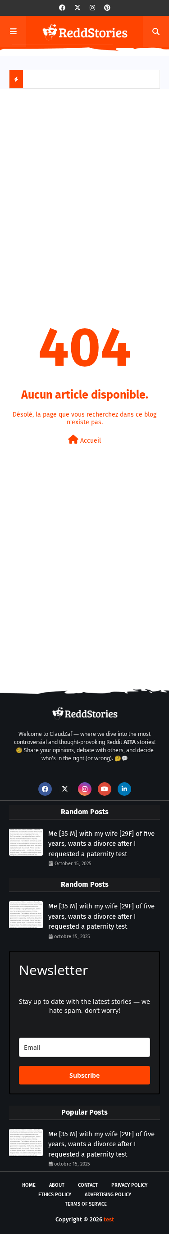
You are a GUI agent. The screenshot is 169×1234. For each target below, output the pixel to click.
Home (29, 1185)
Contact (88, 1185)
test (109, 1219)
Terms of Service (86, 1204)
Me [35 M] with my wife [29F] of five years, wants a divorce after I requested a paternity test (101, 844)
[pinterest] (107, 8)
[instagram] (92, 8)
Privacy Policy (129, 1185)
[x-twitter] (77, 8)
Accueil (89, 441)
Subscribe (84, 1075)
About (56, 1185)
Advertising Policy (108, 1195)
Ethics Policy (54, 1195)
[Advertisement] (84, 186)
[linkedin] (124, 789)
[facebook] (62, 8)
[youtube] (104, 789)
